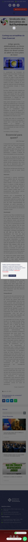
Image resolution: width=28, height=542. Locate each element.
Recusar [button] (5, 275)
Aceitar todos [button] (12, 275)
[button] (14, 28)
